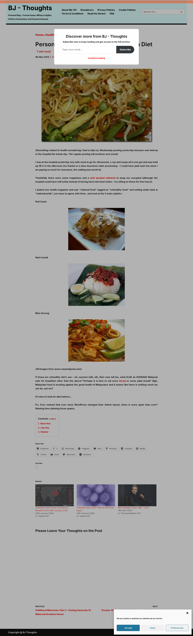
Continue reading (96, 58)
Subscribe (125, 49)
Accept (128, 628)
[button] (187, 613)
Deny (152, 628)
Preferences (177, 628)
